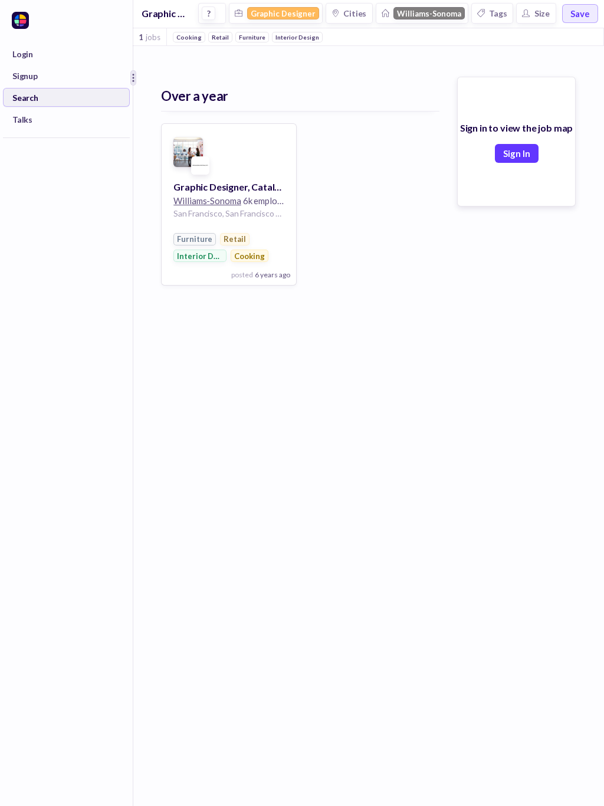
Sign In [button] (516, 153)
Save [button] (580, 13)
